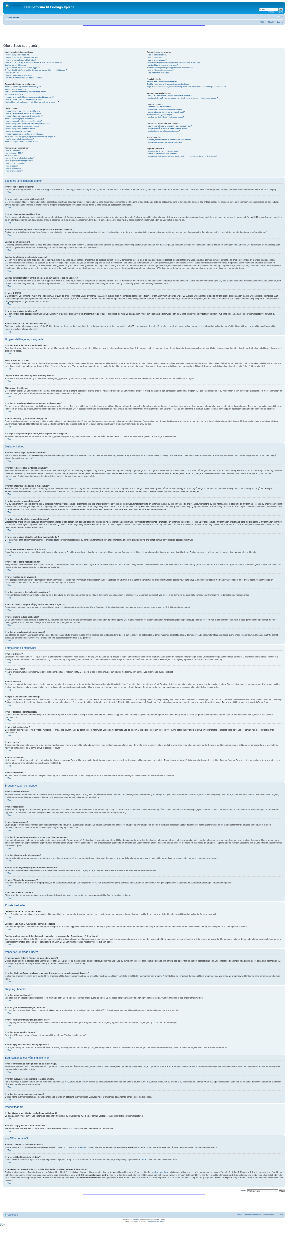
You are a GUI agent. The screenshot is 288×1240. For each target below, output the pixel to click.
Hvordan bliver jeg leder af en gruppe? (162, 65)
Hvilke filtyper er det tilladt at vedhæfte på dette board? (169, 140)
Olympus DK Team (156, 1221)
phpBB (135, 1219)
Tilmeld (271, 22)
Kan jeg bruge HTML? (14, 153)
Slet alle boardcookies (252, 1215)
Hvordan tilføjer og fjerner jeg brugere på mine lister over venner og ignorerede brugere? (182, 98)
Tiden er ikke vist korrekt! (15, 89)
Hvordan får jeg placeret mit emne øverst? (22, 142)
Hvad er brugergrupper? (156, 60)
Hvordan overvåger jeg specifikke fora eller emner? (167, 128)
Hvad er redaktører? (155, 57)
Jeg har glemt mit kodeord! (15, 65)
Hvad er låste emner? (13, 168)
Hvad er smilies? (11, 156)
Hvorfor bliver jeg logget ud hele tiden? (20, 60)
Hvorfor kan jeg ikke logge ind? (17, 55)
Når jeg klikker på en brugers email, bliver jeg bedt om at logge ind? (32, 102)
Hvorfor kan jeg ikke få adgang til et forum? (22, 126)
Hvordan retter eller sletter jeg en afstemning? (23, 121)
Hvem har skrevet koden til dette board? (163, 151)
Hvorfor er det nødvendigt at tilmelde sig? (21, 57)
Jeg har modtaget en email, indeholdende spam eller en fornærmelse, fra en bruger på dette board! (186, 87)
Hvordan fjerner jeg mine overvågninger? (163, 131)
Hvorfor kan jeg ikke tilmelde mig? (18, 75)
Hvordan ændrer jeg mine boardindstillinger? (23, 87)
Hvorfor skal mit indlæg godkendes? (19, 139)
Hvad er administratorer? (157, 55)
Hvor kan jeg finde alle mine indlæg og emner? (165, 117)
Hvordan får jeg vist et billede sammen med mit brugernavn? (29, 97)
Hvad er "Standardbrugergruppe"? (160, 70)
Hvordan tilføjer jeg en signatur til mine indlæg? (23, 116)
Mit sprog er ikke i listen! (14, 94)
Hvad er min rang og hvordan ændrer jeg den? (23, 99)
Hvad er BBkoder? (12, 150)
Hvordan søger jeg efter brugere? (160, 115)
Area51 (144, 1160)
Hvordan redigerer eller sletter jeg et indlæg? (23, 113)
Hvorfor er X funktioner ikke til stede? (162, 154)
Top (9, 192)
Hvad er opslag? (11, 166)
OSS (262, 22)
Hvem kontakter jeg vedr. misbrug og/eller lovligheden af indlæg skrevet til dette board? (182, 156)
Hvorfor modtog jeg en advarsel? (18, 131)
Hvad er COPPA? (12, 73)
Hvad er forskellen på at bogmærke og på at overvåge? (169, 126)
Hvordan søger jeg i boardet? (158, 107)
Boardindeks (13, 17)
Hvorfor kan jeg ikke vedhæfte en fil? (20, 129)
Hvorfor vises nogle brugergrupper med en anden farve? (169, 68)
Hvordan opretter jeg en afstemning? (19, 119)
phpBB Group (81, 1147)
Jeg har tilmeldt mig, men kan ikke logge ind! (22, 68)
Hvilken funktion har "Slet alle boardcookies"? (23, 78)
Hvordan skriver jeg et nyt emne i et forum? (22, 111)
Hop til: (243, 1191)
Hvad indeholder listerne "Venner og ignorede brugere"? (169, 95)
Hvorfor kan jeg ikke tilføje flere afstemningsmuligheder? (27, 124)
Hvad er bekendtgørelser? (15, 163)
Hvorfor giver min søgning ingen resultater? (164, 109)
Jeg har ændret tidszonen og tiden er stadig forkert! (25, 92)
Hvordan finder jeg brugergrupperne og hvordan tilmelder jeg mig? (173, 62)
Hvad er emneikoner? (13, 171)
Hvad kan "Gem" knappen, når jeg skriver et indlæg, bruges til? (30, 137)
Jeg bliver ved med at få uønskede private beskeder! (168, 84)
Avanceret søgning (275, 12)
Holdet (239, 1215)
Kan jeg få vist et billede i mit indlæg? (19, 158)
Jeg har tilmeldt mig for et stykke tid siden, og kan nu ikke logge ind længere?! (36, 70)
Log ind (280, 22)
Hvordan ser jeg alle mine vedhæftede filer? (164, 142)
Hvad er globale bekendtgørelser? (18, 161)
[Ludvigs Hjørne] (14, 5)
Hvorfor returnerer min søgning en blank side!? (166, 112)
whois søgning (160, 1172)
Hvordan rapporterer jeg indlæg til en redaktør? (24, 134)
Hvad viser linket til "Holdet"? (158, 73)
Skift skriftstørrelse (280, 16)
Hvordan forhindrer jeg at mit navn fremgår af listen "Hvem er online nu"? (34, 62)
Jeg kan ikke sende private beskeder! (162, 81)
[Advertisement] (143, 33)
